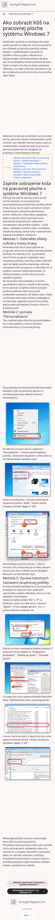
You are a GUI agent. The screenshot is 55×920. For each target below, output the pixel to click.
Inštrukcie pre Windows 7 (21, 14)
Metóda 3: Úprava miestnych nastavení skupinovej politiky (27, 173)
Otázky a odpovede (22, 177)
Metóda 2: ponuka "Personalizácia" (29, 169)
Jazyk (26, 915)
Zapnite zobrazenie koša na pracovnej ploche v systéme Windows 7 (31, 159)
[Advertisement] (27, 105)
